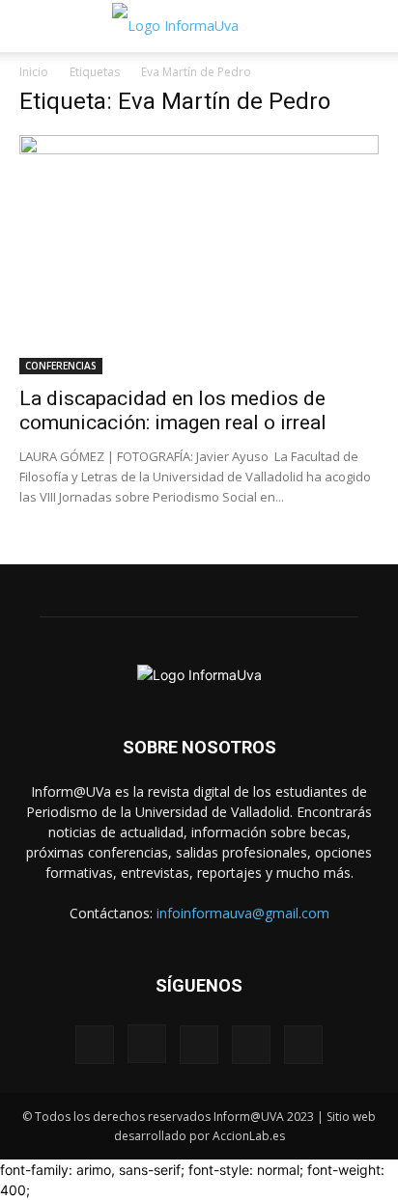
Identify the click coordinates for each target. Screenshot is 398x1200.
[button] (33, 26)
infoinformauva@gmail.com (242, 913)
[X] (251, 1044)
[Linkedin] (199, 1044)
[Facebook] (94, 1044)
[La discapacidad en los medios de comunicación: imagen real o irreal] (199, 254)
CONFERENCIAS (61, 365)
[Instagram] (147, 1043)
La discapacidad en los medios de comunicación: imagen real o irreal (173, 410)
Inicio (33, 72)
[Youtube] (303, 1044)
